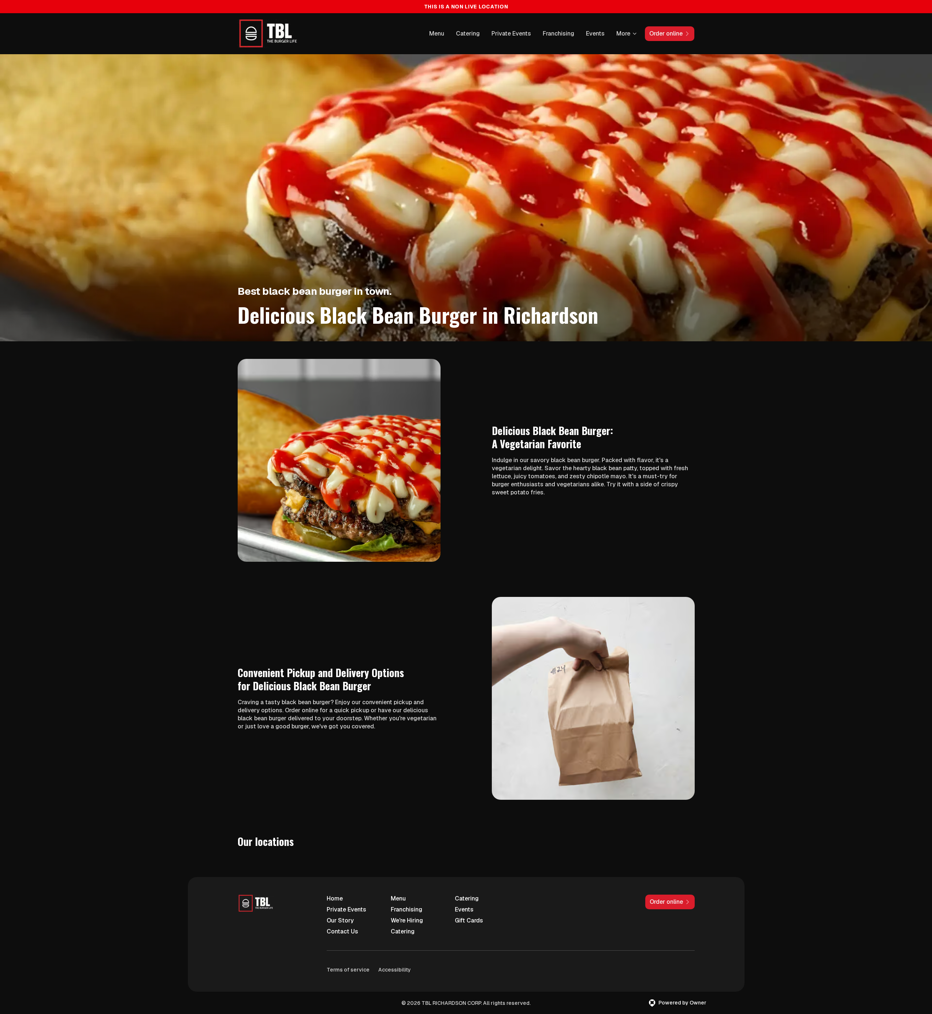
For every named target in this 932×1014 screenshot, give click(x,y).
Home (335, 898)
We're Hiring (407, 920)
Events (595, 33)
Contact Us (342, 931)
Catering (468, 33)
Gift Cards (469, 920)
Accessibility (394, 969)
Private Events (511, 33)
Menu (436, 33)
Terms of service (348, 969)
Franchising (558, 33)
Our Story (340, 920)
